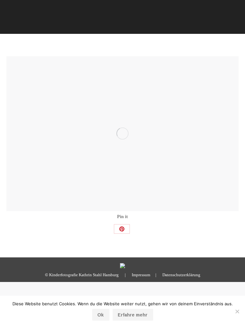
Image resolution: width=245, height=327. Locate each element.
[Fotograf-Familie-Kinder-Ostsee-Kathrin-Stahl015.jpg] (122, 133)
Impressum (141, 274)
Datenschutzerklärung (181, 274)
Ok (100, 314)
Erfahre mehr (132, 314)
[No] (237, 311)
